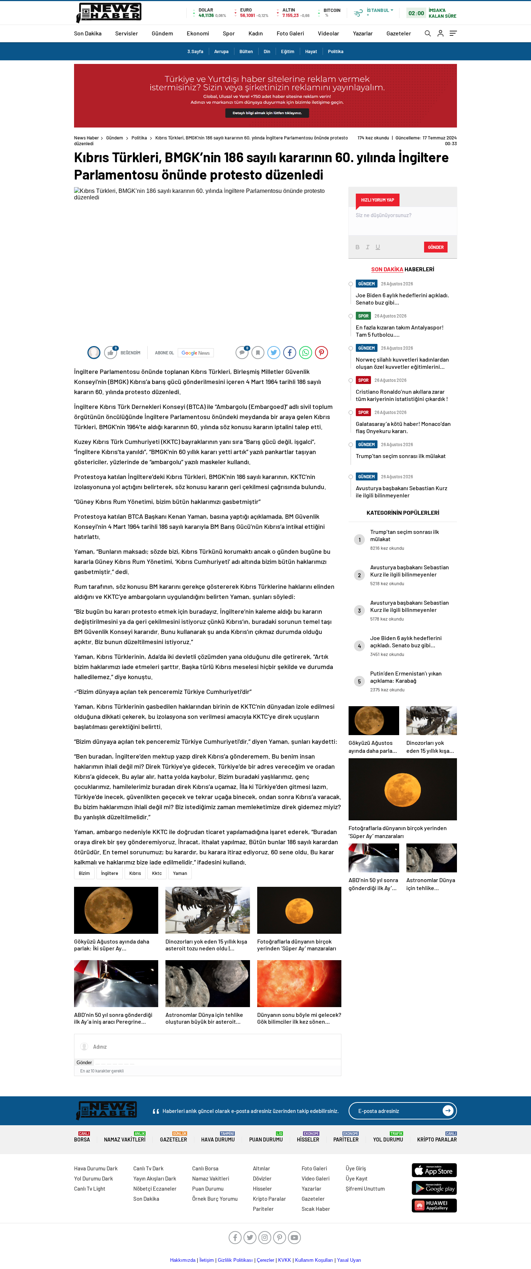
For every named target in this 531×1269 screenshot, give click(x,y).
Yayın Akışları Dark (154, 1178)
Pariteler (346, 1137)
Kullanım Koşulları (314, 1260)
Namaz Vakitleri (125, 1137)
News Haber (86, 138)
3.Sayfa (195, 51)
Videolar (328, 33)
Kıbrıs (135, 873)
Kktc (157, 873)
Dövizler (262, 1178)
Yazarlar (363, 33)
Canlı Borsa (205, 1168)
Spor (229, 33)
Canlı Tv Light (89, 1188)
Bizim (84, 873)
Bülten (246, 51)
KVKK (284, 1260)
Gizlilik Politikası (235, 1260)
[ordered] (115, 1064)
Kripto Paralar (437, 1137)
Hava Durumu (218, 1137)
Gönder (84, 1062)
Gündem (162, 33)
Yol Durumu (388, 1137)
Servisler (126, 33)
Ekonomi (198, 33)
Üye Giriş (356, 1168)
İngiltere (109, 873)
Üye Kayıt (357, 1178)
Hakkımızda (182, 1260)
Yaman (180, 873)
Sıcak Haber (316, 1208)
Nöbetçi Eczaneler (155, 1188)
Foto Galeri (290, 33)
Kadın (256, 33)
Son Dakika (88, 33)
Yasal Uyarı (349, 1260)
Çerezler (265, 1260)
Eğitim (287, 51)
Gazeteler (399, 33)
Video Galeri (315, 1178)
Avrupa (221, 51)
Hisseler (308, 1137)
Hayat (311, 51)
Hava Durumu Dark (96, 1168)
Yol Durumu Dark (93, 1178)
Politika (336, 51)
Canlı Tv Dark (148, 1168)
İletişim (206, 1260)
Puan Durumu (266, 1137)
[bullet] (120, 1064)
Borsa (82, 1137)
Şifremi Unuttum (365, 1188)
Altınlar (261, 1168)
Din (267, 51)
